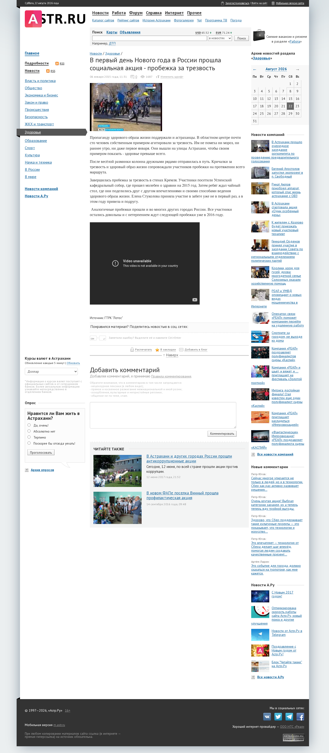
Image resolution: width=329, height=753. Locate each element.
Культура (32, 155)
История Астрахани (157, 20)
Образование (36, 140)
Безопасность (36, 116)
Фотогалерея (184, 20)
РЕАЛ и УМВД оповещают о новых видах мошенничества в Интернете (276, 298)
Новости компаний (41, 188)
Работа (119, 13)
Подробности (37, 63)
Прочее (194, 13)
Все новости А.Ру (270, 677)
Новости (100, 13)
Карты (111, 32)
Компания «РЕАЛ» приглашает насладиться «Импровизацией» (285, 419)
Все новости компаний (275, 454)
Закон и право (36, 102)
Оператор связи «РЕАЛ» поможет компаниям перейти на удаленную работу (288, 319)
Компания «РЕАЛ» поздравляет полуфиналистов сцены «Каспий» (285, 354)
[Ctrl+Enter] (99, 337)
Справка (154, 13)
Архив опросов (42, 470)
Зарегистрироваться (237, 3)
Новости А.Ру (36, 195)
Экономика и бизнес (41, 95)
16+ (67, 710)
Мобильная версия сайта (290, 3)
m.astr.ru (59, 725)
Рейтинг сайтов (128, 20)
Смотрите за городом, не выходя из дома (287, 337)
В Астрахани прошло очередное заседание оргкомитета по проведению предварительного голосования (276, 151)
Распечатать (143, 349)
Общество (33, 87)
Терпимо (39, 437)
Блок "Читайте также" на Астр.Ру (287, 664)
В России (32, 169)
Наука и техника (38, 162)
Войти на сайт (259, 3)
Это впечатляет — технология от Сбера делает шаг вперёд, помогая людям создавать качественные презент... (275, 548)
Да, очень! (40, 425)
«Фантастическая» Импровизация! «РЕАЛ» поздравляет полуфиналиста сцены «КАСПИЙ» (277, 440)
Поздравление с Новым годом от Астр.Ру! (284, 650)
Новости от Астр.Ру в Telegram (287, 633)
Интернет (174, 13)
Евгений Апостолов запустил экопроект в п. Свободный (287, 172)
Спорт (30, 147)
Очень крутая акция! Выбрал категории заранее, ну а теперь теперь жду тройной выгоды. (274, 505)
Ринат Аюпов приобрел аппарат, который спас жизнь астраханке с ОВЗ (286, 190)
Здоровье (33, 132)
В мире (30, 176)
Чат (199, 20)
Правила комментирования (171, 376)
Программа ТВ (216, 20)
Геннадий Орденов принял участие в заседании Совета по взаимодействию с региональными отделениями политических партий (277, 251)
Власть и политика (40, 80)
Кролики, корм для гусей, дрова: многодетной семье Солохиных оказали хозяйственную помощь (276, 276)
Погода (236, 20)
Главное (32, 53)
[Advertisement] (54, 277)
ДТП (112, 43)
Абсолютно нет (44, 431)
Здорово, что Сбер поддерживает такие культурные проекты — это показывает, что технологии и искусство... (277, 526)
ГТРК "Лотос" (114, 318)
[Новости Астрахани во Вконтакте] (266, 719)
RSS (62, 63)
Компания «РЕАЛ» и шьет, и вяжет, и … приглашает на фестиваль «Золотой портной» (276, 375)
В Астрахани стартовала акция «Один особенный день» (285, 209)
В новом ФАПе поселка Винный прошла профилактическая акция (182, 495)
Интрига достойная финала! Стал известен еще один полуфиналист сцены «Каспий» (277, 398)
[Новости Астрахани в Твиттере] (277, 719)
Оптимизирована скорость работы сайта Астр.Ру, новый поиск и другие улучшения (276, 615)
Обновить (73, 363)
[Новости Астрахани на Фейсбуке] (299, 719)
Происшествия (37, 109)
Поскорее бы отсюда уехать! (54, 443)
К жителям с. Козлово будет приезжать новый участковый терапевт (287, 228)
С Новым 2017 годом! (282, 594)
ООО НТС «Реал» (292, 726)
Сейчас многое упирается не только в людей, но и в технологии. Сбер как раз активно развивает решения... (277, 484)
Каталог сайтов (103, 20)
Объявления (130, 32)
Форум (136, 13)
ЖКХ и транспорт (39, 123)
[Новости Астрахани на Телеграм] (288, 719)
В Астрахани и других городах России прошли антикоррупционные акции (189, 458)
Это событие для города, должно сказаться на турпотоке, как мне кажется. (276, 569)
